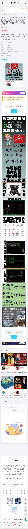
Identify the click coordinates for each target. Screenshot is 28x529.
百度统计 (5, 484)
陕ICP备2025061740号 (18, 518)
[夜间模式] (25, 514)
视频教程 (10, 14)
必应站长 (22, 484)
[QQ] (10, 478)
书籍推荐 (6, 14)
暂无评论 (4, 401)
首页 (2, 14)
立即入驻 (24, 8)
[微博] (17, 478)
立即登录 (14, 410)
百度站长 (16, 484)
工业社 (12, 518)
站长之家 (11, 484)
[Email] (14, 478)
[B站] (20, 478)
